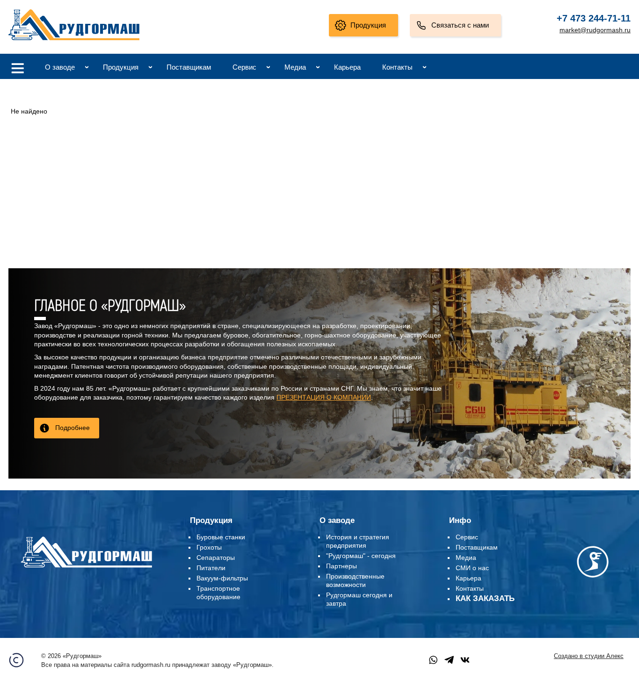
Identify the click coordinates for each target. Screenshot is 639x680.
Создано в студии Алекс (589, 656)
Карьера (347, 67)
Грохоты (209, 547)
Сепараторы (215, 557)
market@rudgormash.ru (595, 30)
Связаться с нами (460, 25)
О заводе (60, 67)
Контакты (397, 67)
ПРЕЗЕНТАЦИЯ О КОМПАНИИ (323, 397)
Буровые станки (220, 537)
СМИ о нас (472, 568)
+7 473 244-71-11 (594, 18)
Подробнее (72, 427)
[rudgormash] (86, 569)
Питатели (210, 568)
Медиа (295, 67)
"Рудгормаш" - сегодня (361, 555)
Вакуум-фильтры (222, 578)
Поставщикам (189, 67)
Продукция (368, 25)
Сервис (244, 67)
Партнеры (341, 566)
